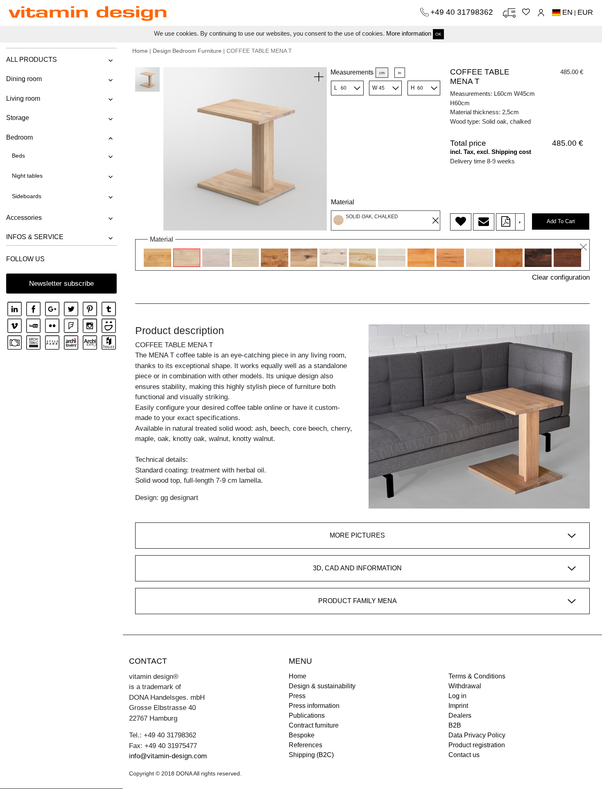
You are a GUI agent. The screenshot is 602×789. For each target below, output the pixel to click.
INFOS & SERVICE (34, 236)
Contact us (464, 754)
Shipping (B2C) (311, 754)
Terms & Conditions (476, 676)
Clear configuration (561, 277)
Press (297, 695)
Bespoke (302, 735)
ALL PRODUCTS (31, 59)
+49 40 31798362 (462, 12)
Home (140, 50)
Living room (23, 98)
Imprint (458, 705)
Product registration (476, 745)
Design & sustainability (322, 686)
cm (382, 72)
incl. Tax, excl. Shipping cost (490, 151)
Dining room (24, 78)
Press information (314, 705)
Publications (307, 715)
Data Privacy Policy (476, 735)
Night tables (27, 175)
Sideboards (26, 196)
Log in (457, 695)
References (305, 745)
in (399, 72)
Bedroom (19, 137)
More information (408, 33)
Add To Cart (561, 221)
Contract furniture (314, 725)
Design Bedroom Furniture (187, 50)
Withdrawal (464, 686)
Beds (18, 155)
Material (342, 202)
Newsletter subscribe (61, 283)
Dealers (459, 715)
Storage (17, 117)
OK (438, 34)
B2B (454, 725)
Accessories (24, 217)
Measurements (351, 72)
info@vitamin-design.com (168, 756)
